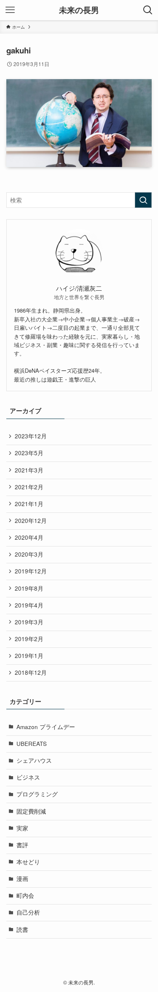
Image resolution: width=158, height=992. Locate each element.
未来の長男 (79, 10)
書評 (22, 845)
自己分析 (28, 912)
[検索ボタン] (148, 10)
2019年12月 (31, 571)
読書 (22, 930)
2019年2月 (29, 639)
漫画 (22, 879)
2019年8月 (29, 588)
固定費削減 (31, 811)
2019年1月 (29, 656)
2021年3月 (29, 470)
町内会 (25, 895)
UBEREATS (31, 744)
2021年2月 (29, 487)
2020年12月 (31, 521)
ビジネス (28, 777)
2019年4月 (29, 605)
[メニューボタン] (10, 10)
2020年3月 (29, 554)
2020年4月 (29, 537)
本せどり (28, 862)
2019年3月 (29, 622)
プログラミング (37, 794)
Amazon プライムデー (45, 727)
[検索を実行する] (143, 200)
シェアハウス (34, 760)
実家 (22, 828)
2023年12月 (31, 436)
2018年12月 (31, 672)
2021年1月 (29, 504)
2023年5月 (29, 453)
